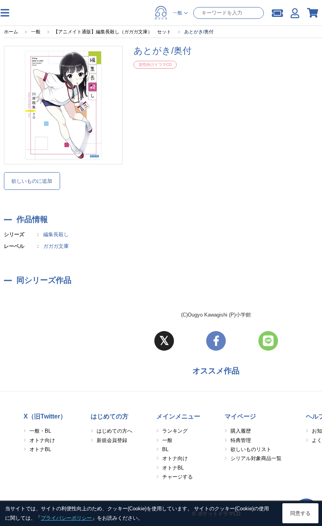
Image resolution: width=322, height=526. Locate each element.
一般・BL (40, 431)
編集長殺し (56, 234)
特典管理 (241, 440)
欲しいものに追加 (31, 181)
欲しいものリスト (251, 449)
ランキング (175, 431)
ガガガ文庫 (56, 246)
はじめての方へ (114, 431)
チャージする (177, 477)
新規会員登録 (112, 440)
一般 (167, 440)
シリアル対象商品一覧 (256, 458)
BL (165, 449)
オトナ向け (42, 440)
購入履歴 (241, 431)
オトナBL (40, 449)
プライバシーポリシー (66, 518)
